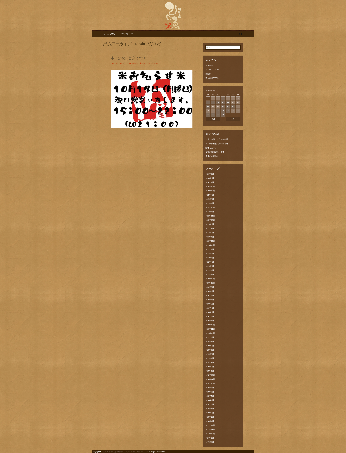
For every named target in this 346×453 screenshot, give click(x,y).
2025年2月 (209, 203)
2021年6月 (209, 258)
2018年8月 (209, 392)
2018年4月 (209, 408)
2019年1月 (209, 371)
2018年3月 (209, 413)
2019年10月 (210, 333)
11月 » (233, 119)
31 (223, 115)
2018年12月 (210, 375)
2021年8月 (209, 249)
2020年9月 (209, 287)
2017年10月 (210, 433)
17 (223, 106)
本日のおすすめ (212, 78)
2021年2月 (209, 270)
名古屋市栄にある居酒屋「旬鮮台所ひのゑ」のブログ (125, 451)
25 (228, 110)
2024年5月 (209, 211)
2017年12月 (210, 425)
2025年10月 (210, 190)
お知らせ (135, 63)
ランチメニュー (212, 69)
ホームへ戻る (109, 34)
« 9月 (213, 119)
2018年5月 (209, 404)
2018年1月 (209, 421)
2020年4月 (209, 308)
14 (208, 106)
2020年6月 (209, 299)
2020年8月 (209, 291)
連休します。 (211, 147)
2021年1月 (209, 274)
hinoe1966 (154, 63)
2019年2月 (209, 366)
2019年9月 (209, 337)
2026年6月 (209, 174)
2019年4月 (209, 358)
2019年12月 (210, 325)
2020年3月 (209, 312)
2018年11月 (210, 379)
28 (208, 115)
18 (228, 106)
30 (218, 115)
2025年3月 (209, 199)
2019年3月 (209, 362)
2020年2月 (209, 316)
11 (228, 102)
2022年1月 (209, 237)
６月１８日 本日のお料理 (216, 139)
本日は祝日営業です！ (128, 58)
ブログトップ (127, 34)
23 (218, 110)
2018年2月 (209, 417)
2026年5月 (209, 178)
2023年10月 (210, 220)
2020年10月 (210, 283)
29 (213, 115)
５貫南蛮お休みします (214, 152)
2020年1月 (209, 320)
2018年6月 (209, 400)
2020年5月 (209, 304)
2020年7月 (209, 295)
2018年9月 (209, 387)
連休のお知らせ (212, 156)
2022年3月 (209, 228)
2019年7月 (209, 345)
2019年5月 (209, 354)
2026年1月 (209, 182)
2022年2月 (209, 232)
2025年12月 (210, 186)
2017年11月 (210, 429)
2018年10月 (210, 383)
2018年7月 (209, 396)
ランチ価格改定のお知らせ (216, 143)
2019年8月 (209, 341)
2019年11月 (210, 329)
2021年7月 (209, 253)
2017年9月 (209, 438)
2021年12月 (210, 241)
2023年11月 (210, 216)
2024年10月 (210, 207)
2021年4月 (209, 262)
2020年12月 (210, 278)
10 (223, 102)
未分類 (142, 63)
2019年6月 (209, 350)
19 (233, 106)
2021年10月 (210, 245)
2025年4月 (209, 195)
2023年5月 (209, 224)
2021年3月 (209, 266)
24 (223, 110)
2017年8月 (209, 442)
